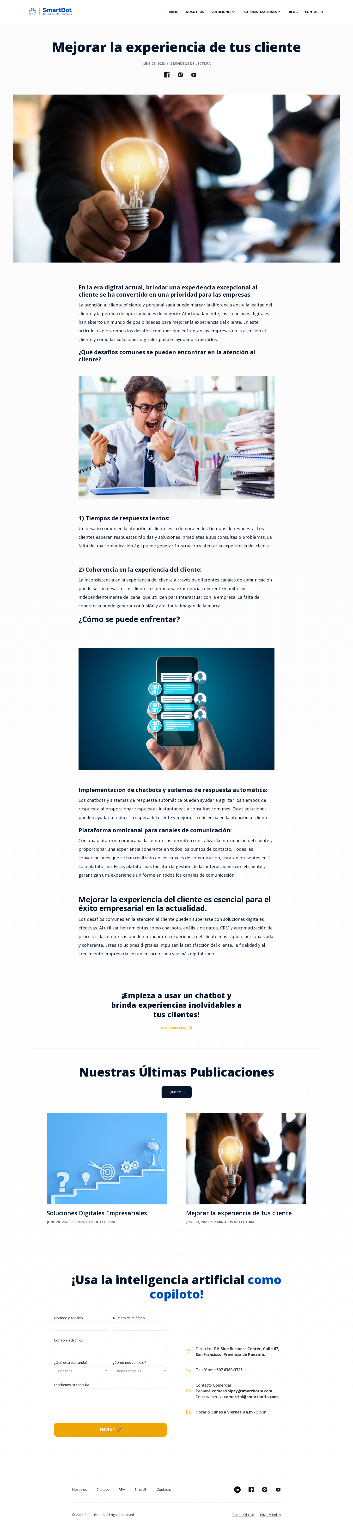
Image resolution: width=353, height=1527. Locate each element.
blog (293, 12)
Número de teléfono (129, 1318)
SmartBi (141, 1489)
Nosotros (79, 1489)
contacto (314, 12)
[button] (224, 12)
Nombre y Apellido (68, 1318)
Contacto (164, 1489)
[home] (95, 12)
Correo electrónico (68, 1340)
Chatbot (103, 1489)
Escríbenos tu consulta (71, 1385)
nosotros (195, 12)
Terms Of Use (243, 1514)
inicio (174, 12)
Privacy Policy (270, 1514)
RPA (122, 1489)
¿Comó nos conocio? (129, 1362)
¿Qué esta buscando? (70, 1362)
